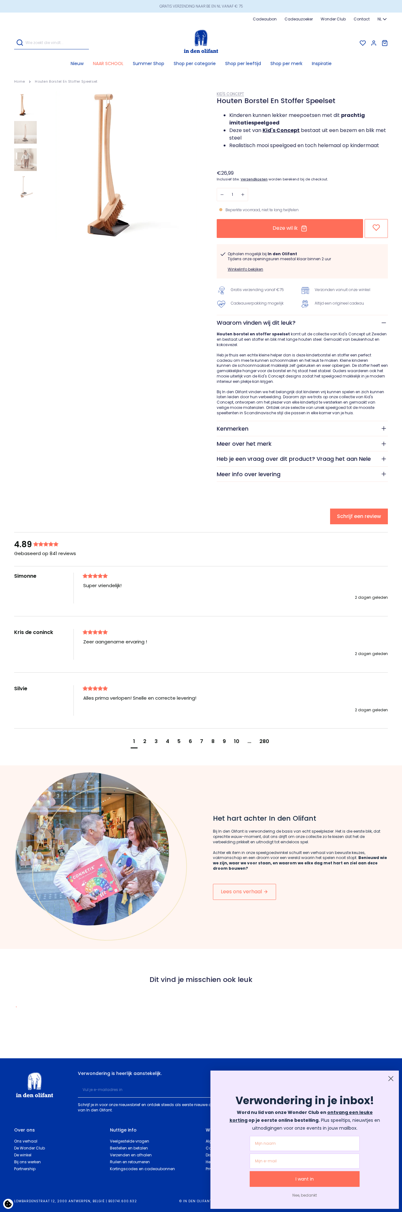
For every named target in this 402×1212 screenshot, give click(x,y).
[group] (47, 544)
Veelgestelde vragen (129, 1141)
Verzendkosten (254, 179)
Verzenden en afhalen (131, 1155)
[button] (195, 63)
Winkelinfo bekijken (245, 269)
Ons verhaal (25, 1141)
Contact (362, 19)
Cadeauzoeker (299, 19)
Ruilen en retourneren (130, 1162)
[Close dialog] (390, 1078)
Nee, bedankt (304, 1195)
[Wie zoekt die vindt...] (20, 43)
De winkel (22, 1155)
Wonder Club (333, 19)
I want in (305, 1179)
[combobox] (383, 19)
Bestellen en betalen (129, 1148)
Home (19, 81)
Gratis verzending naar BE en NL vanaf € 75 (201, 6)
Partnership (24, 1168)
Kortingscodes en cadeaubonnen (142, 1168)
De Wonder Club (29, 1148)
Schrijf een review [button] (359, 516)
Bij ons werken (27, 1162)
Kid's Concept (230, 93)
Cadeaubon (265, 19)
